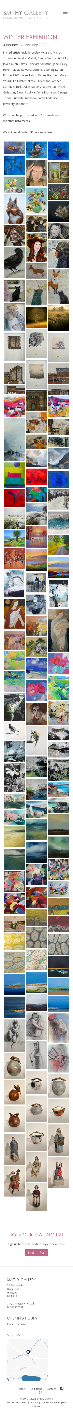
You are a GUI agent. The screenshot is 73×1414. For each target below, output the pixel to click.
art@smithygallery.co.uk (20, 1303)
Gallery (25, 14)
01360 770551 (15, 1307)
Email (30, 1252)
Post (43, 1252)
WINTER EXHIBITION (30, 36)
